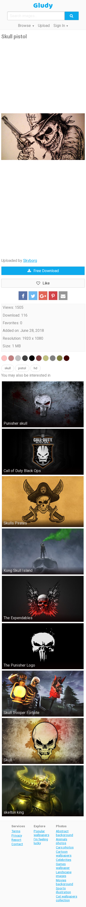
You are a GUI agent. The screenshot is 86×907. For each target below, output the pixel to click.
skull (8, 368)
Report (16, 840)
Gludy (43, 5)
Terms (15, 831)
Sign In (59, 25)
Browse (24, 25)
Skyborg (30, 260)
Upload (44, 25)
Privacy (16, 835)
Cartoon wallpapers (63, 853)
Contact (17, 844)
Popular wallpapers (41, 833)
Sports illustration (63, 890)
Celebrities (63, 860)
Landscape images (63, 874)
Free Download (46, 271)
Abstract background (64, 833)
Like (46, 283)
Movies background (64, 882)
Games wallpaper (63, 866)
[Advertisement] (43, 77)
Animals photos (61, 841)
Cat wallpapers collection (66, 898)
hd (35, 368)
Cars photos (65, 847)
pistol (22, 368)
